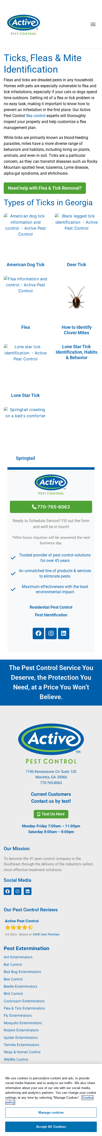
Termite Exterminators (21, 1045)
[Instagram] (51, 633)
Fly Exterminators (18, 1015)
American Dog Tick (26, 264)
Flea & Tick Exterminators (24, 1008)
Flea (25, 327)
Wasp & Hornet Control (22, 1052)
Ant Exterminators (18, 957)
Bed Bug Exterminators (22, 971)
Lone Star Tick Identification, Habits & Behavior (76, 352)
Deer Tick (76, 264)
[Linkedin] (63, 633)
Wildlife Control (16, 1059)
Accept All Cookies (51, 1127)
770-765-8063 (53, 506)
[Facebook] (38, 633)
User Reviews (46, 934)
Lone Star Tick (25, 395)
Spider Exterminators (21, 1037)
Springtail (25, 458)
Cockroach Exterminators (24, 1001)
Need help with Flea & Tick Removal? (45, 188)
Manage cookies (51, 1112)
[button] (93, 24)
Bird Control (13, 993)
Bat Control (13, 964)
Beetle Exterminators (20, 986)
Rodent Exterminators (21, 1030)
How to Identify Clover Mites (77, 330)
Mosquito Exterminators (23, 1023)
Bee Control (13, 979)
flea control (36, 115)
